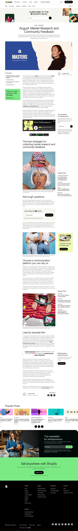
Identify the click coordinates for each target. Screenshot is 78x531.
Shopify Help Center (42, 490)
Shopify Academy (41, 494)
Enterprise (36, 2)
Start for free (69, 2)
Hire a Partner (41, 492)
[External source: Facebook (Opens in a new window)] (53, 524)
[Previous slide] (36, 426)
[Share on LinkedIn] (54, 395)
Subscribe (69, 446)
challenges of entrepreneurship (30, 106)
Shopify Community (42, 496)
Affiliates (26, 499)
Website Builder (28, 514)
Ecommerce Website (29, 516)
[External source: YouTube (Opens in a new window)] (59, 524)
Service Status (28, 503)
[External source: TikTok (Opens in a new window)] (65, 524)
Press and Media (28, 494)
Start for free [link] (49, 215)
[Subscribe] (50, 18)
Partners (26, 496)
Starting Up (18, 6)
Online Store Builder (29, 512)
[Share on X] (51, 395)
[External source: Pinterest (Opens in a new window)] (72, 524)
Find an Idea (11, 6)
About (26, 488)
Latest (29, 6)
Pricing (30, 2)
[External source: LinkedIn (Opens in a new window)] (69, 524)
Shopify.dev (53, 488)
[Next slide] (42, 426)
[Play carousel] (39, 426)
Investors (27, 492)
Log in (61, 2)
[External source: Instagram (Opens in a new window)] (62, 524)
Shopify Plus (66, 490)
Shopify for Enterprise (68, 492)
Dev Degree (53, 492)
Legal (26, 501)
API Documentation (55, 490)
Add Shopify (61, 363)
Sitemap (39, 525)
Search (70, 6)
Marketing (24, 6)
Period (52, 76)
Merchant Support (42, 488)
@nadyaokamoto (30, 351)
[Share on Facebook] (48, 395)
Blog (6, 6)
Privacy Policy (66, 133)
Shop (65, 488)
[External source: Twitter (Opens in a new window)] (56, 524)
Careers (26, 490)
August (36, 76)
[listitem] (39, 416)
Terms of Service (22, 525)
